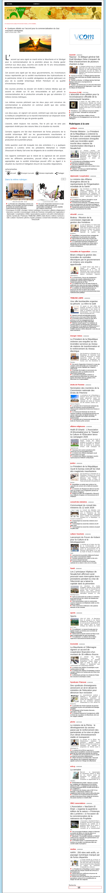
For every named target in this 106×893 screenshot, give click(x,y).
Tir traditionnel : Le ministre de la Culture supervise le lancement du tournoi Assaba (83, 637)
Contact (36, 4)
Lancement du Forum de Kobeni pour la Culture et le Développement (85, 539)
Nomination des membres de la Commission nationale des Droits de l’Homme (84, 390)
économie (45, 210)
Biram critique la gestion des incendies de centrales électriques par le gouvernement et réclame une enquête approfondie (85, 260)
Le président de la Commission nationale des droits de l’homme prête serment (84, 420)
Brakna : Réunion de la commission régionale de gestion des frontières (81, 219)
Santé (32, 218)
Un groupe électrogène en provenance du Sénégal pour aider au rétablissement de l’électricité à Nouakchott (83, 371)
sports (9, 216)
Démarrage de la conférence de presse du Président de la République (83, 874)
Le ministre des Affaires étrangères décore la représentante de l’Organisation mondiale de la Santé (84, 183)
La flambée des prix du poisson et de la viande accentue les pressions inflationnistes (84, 755)
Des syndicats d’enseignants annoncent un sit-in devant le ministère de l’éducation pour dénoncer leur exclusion (83, 689)
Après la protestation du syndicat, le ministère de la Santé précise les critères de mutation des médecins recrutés (84, 598)
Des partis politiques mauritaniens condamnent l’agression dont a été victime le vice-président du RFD (85, 166)
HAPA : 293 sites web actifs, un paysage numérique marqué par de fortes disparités (85, 854)
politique (37, 210)
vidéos (53, 216)
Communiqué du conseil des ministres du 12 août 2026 (83, 506)
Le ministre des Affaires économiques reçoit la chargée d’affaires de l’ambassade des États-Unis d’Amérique (85, 672)
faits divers (46, 216)
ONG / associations (33, 214)
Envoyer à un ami (27, 173)
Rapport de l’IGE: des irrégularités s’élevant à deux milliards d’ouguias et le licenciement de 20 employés (84, 495)
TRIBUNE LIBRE (34, 216)
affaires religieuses (57, 210)
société (16, 212)
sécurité (50, 214)
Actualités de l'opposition (55, 212)
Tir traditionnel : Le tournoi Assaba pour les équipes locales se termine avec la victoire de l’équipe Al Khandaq (84, 631)
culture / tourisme (17, 218)
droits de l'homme (37, 212)
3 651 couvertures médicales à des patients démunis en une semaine (84, 606)
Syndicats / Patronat (19, 216)
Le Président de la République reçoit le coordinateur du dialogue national (82, 162)
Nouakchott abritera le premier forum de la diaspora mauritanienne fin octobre (83, 208)
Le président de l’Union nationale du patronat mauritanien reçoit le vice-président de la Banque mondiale (84, 707)
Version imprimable (46, 173)
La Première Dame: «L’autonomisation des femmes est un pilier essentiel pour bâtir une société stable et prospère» (83, 842)
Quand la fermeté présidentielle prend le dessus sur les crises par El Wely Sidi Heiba (83, 316)
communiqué (25, 212)
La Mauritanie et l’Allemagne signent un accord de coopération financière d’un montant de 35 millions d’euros (84, 651)
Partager (60, 173)
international (58, 214)
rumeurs (60, 216)
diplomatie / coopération (15, 214)
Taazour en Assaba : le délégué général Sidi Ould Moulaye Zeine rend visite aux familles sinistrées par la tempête (84, 77)
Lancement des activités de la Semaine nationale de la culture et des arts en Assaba (83, 562)
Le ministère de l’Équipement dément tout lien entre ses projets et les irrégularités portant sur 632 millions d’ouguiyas (84, 490)
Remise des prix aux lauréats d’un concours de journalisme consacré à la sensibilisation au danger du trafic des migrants (85, 878)
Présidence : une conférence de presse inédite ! (85, 111)
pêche (26, 218)
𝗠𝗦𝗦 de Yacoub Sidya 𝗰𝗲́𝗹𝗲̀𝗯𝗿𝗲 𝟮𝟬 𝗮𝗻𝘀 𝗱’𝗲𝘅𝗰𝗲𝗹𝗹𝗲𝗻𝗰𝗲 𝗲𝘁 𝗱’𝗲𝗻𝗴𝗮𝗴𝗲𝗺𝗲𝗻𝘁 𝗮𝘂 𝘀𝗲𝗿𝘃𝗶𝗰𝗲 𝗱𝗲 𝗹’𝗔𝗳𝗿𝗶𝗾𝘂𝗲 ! (84, 117)
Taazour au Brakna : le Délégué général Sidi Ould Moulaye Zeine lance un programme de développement (84, 82)
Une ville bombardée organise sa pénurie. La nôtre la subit (84, 302)
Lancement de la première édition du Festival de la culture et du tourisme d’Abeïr (84, 556)
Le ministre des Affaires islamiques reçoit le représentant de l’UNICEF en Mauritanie (84, 456)
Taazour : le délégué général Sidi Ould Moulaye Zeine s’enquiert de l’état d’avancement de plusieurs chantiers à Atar (84, 60)
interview (9, 212)
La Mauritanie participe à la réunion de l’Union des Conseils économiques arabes (84, 675)
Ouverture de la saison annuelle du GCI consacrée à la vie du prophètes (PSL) (82, 450)
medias (38, 218)
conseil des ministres (50, 218)
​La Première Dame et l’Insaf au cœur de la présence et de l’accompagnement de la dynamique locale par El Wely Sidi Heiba (83, 320)
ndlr (8, 218)
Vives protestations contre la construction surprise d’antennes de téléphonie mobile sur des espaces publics (84, 603)
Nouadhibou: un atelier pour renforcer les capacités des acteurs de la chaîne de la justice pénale (84, 486)
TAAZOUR (35, 219)
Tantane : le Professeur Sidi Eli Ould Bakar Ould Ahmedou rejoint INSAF (83, 169)
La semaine (75, 769)
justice (43, 214)
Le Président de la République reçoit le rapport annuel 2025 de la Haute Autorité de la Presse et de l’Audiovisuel (84, 870)
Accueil (9, 4)
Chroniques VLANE (13, 210)
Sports (73, 616)
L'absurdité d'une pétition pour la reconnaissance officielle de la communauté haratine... (84, 96)
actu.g (61, 218)
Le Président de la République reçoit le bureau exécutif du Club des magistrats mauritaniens (85, 468)
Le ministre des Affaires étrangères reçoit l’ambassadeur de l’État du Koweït (83, 200)
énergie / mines (27, 210)
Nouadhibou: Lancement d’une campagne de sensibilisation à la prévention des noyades (84, 236)
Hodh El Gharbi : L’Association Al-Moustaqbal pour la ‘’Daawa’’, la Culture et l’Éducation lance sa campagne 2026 (85, 433)
